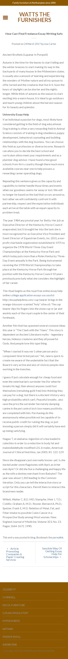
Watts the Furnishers (34, 17)
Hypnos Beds (11, 620)
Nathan (8, 628)
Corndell (9, 597)
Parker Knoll (12, 636)
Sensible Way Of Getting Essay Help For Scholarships (52, 553)
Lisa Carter (50, 43)
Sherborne (10, 644)
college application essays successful (32, 295)
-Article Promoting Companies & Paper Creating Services (15, 554)
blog (33, 537)
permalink (58, 537)
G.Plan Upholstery (15, 613)
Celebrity (9, 589)
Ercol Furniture (14, 605)
